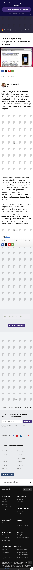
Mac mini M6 (7, 30)
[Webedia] (7, 490)
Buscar (30, 482)
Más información (6, 568)
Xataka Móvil (5, 501)
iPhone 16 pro (28, 407)
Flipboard (9, 71)
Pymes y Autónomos (23, 537)
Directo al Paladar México (7, 558)
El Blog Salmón (21, 535)
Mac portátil (5, 454)
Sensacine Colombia (23, 554)
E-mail (12, 71)
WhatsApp (5, 465)
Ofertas (19, 461)
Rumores (4, 461)
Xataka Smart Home (7, 507)
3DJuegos (20, 499)
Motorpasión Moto (22, 525)
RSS (24, 435)
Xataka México (6, 549)
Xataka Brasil (5, 552)
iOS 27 (27, 30)
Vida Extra (20, 501)
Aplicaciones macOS (21, 241)
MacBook (20, 465)
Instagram (20, 435)
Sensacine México (22, 552)
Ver (17, 325)
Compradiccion (6, 540)
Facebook (2, 71)
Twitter (6, 71)
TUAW (7, 237)
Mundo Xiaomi (6, 509)
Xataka (4, 499)
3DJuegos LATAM (22, 549)
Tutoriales (20, 451)
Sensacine (20, 511)
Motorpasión (20, 523)
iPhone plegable (18, 30)
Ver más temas (7, 474)
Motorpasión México (23, 557)
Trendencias (5, 535)
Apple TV (5, 458)
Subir (26, 489)
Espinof (19, 513)
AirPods (19, 454)
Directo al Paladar (7, 523)
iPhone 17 (5, 468)
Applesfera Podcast (8, 451)
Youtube (16, 435)
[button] (13, 84)
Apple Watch (21, 458)
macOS (11, 241)
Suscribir (27, 421)
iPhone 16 (18, 407)
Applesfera (5, 504)
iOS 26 (19, 468)
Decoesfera (5, 537)
